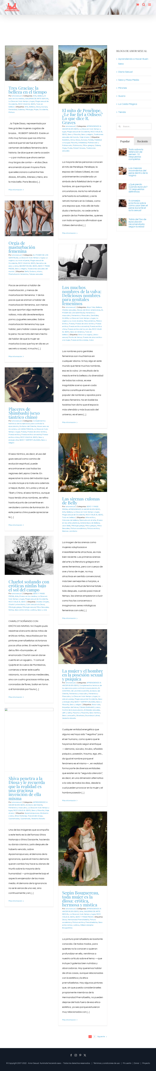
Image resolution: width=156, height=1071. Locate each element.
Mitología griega (77, 526)
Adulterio (65, 140)
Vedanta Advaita (69, 718)
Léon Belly (66, 526)
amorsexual (16, 96)
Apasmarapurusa (32, 813)
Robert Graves (79, 148)
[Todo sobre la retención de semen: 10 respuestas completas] (123, 150)
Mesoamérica (89, 321)
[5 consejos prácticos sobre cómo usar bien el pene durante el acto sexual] (123, 202)
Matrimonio (77, 145)
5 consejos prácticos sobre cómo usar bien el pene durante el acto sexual (138, 205)
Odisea (98, 145)
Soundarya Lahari (92, 716)
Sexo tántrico (94, 713)
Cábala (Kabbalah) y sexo (89, 707)
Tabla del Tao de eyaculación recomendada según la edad (137, 223)
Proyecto (146, 1063)
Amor (72, 140)
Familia (91, 140)
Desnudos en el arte (87, 520)
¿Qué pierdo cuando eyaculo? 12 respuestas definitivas (138, 188)
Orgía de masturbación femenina (22, 247)
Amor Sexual (33, 1063)
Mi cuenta (127, 1063)
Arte (35, 96)
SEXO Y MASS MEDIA (84, 917)
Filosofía (74, 143)
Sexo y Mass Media (128, 80)
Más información (15, 190)
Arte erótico (90, 517)
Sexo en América (77, 332)
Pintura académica (78, 528)
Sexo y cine (42, 610)
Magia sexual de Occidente (78, 132)
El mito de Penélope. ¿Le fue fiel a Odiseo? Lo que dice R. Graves (82, 116)
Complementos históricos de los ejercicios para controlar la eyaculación (27, 423)
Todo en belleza (68, 517)
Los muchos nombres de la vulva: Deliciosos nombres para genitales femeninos (81, 295)
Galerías (21, 110)
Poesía (71, 324)
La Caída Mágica (127, 104)
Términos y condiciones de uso (106, 1063)
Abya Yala (91, 307)
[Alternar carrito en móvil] (137, 4)
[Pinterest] (80, 1055)
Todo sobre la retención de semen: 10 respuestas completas (136, 154)
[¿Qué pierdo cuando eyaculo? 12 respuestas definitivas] (123, 185)
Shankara (80, 716)
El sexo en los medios (28, 596)
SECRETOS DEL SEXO (28, 266)
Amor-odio (96, 705)
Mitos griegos (88, 145)
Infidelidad (82, 143)
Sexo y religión (87, 134)
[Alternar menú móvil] (149, 4)
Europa (44, 107)
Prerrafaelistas (91, 922)
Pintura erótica (93, 528)
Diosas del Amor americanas (88, 310)
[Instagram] (75, 1055)
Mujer (36, 110)
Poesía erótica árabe (79, 340)
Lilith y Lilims (67, 713)
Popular (125, 141)
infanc (39, 271)
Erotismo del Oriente (28, 426)
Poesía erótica (14, 435)
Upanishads (25, 819)
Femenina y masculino (78, 694)
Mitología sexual (28, 607)
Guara (121, 96)
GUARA (65, 318)
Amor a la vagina (85, 335)
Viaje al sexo (85, 137)
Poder (69, 148)
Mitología (29, 110)
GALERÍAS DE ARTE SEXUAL (37, 99)
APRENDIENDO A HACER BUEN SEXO (84, 509)
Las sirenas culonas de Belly (81, 500)
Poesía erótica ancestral (79, 326)
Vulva (91, 340)
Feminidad (13, 110)
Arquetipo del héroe (70, 707)
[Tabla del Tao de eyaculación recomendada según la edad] (123, 220)
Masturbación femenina (18, 274)
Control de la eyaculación (72, 710)
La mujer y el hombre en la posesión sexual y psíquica (82, 675)
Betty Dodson (30, 271)
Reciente (142, 141)
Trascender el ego (35, 816)
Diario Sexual (125, 72)
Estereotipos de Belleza (90, 523)
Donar (136, 1063)
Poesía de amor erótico (85, 324)
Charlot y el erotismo (17, 605)
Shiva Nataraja (21, 816)
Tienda (122, 112)
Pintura (11, 112)
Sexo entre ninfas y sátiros (26, 610)
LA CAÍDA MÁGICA (25, 429)
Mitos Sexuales (42, 607)
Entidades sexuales (92, 710)
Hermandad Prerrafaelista (78, 920)
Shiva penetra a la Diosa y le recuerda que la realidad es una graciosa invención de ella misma (27, 788)
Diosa (38, 107)
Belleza (40, 96)
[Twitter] (85, 1055)
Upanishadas (14, 819)
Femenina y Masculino (80, 316)
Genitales (95, 316)
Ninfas (11, 610)
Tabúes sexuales (36, 274)
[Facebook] (71, 1055)
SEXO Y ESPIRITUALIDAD (29, 440)
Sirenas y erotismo (69, 531)
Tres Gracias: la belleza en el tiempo (28, 90)
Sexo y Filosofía (74, 134)
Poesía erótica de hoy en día (79, 329)
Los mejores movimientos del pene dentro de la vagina (138, 172)
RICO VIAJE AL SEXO (26, 104)
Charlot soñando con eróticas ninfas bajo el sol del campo (29, 585)
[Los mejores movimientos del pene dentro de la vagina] (123, 169)
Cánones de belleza (70, 520)
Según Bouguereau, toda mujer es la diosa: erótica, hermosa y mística (80, 898)
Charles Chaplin (42, 602)
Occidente (43, 110)
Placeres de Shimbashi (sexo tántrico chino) (24, 413)
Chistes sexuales (69, 310)
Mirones (122, 88)
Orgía (64, 148)
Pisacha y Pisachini (81, 713)
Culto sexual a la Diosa (35, 605)
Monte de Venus (75, 337)
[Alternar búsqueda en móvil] (143, 4)
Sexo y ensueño (68, 716)
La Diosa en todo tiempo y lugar (21, 101)
